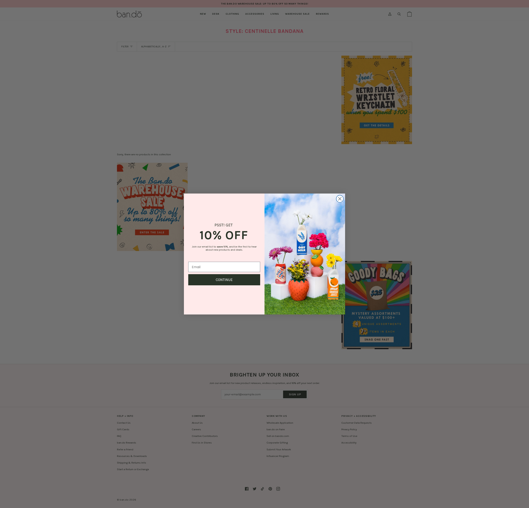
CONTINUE (224, 279)
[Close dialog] (339, 198)
